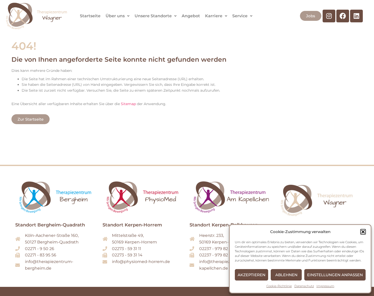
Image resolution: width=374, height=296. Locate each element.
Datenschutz (304, 286)
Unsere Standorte (153, 15)
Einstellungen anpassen (335, 274)
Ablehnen (286, 274)
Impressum (325, 286)
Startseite (90, 15)
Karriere (213, 15)
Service (240, 15)
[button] (363, 231)
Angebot (191, 15)
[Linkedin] (356, 16)
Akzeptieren (251, 274)
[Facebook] (342, 16)
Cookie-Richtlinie (279, 286)
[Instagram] (329, 16)
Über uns (115, 15)
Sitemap (128, 104)
